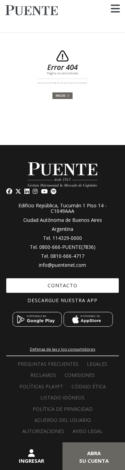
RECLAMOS (43, 375)
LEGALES (97, 364)
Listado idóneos (62, 397)
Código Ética (89, 386)
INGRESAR (31, 460)
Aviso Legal (88, 431)
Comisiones (80, 375)
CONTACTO (62, 285)
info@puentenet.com (62, 265)
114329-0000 (67, 238)
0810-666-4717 (67, 256)
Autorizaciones (43, 431)
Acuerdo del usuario (62, 420)
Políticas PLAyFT (41, 386)
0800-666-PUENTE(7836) (67, 247)
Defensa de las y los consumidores (62, 349)
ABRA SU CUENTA (94, 457)
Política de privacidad (63, 409)
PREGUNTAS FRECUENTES (48, 364)
